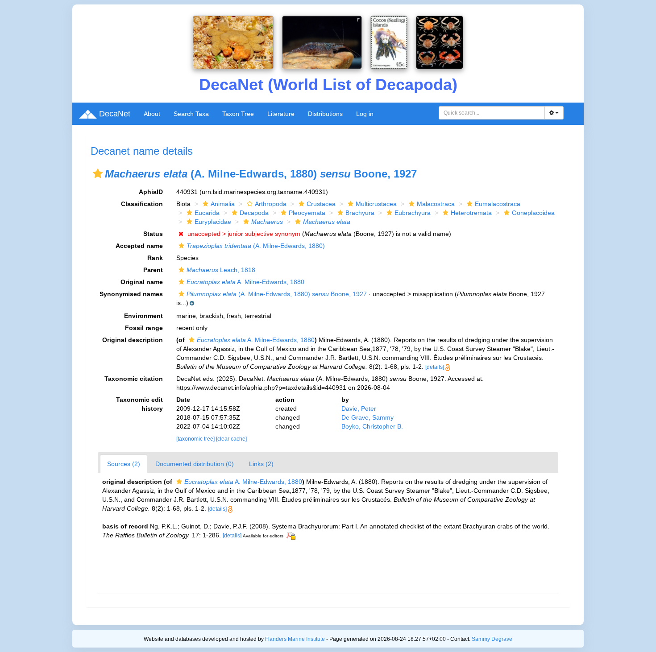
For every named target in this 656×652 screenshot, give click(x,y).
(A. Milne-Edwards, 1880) (256, 245)
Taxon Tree (238, 113)
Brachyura (359, 212)
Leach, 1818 (221, 269)
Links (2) (261, 463)
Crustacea (321, 203)
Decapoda (254, 212)
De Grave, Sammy (367, 417)
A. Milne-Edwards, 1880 (245, 281)
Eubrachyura (412, 212)
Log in (365, 113)
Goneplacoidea (533, 212)
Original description (132, 339)
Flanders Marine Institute (295, 639)
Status (153, 233)
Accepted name (139, 245)
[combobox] (492, 113)
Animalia (223, 203)
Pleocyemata (307, 212)
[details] (434, 367)
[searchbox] (492, 113)
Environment (143, 315)
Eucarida (207, 212)
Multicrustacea (376, 203)
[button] (98, 173)
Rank (155, 257)
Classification (142, 203)
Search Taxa (191, 113)
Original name (141, 281)
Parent (153, 269)
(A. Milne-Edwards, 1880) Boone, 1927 (277, 293)
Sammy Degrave (492, 639)
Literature (281, 113)
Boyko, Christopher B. (372, 426)
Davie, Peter (358, 408)
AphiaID (151, 191)
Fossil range (144, 327)
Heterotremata (471, 212)
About (152, 113)
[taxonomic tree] (196, 439)
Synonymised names (131, 293)
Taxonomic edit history (139, 404)
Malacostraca (436, 203)
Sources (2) (123, 463)
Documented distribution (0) (194, 463)
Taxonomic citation (133, 378)
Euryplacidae (213, 221)
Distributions (325, 113)
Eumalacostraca (497, 203)
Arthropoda (270, 203)
